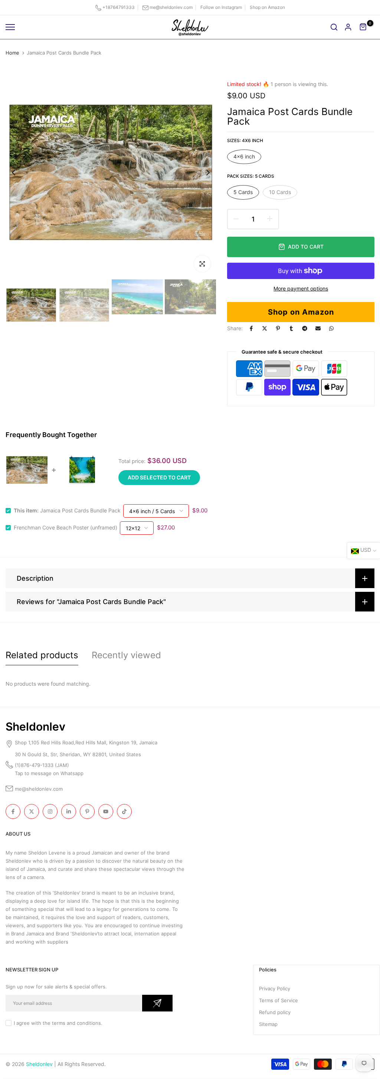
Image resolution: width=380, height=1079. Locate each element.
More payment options (300, 288)
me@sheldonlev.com (171, 7)
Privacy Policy (274, 988)
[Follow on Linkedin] (68, 811)
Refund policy (275, 1012)
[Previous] (19, 172)
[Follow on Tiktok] (124, 811)
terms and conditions (76, 1023)
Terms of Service (278, 1000)
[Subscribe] (157, 1003)
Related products (42, 655)
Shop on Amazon (267, 7)
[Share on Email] (318, 328)
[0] (363, 27)
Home (12, 53)
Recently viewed (126, 655)
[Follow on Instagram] (50, 811)
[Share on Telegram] (305, 328)
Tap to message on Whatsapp (50, 773)
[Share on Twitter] (265, 328)
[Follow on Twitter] (31, 811)
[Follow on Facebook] (13, 811)
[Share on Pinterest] (278, 328)
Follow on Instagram (221, 7)
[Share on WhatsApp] (331, 328)
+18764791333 (118, 7)
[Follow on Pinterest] (87, 811)
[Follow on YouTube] (105, 811)
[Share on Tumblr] (291, 328)
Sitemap (268, 1024)
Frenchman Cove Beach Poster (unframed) (65, 527)
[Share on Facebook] (251, 328)
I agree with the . (58, 1023)
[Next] (202, 172)
